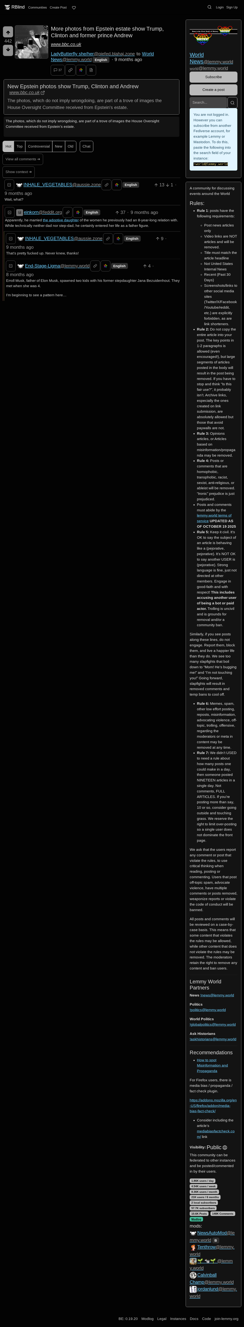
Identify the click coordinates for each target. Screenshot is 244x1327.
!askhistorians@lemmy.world (213, 1039)
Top (20, 146)
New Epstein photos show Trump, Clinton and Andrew (73, 86)
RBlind (18, 7)
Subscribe (213, 77)
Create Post (58, 7)
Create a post (213, 90)
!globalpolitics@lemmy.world (213, 1025)
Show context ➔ (19, 172)
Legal (161, 1319)
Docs (194, 1319)
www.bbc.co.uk (66, 44)
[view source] (91, 70)
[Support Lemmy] (74, 7)
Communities (37, 7)
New (58, 146)
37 (60, 70)
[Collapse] (9, 185)
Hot (8, 146)
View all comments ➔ (23, 159)
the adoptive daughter (61, 220)
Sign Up (232, 7)
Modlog (196, 1219)
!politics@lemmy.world (208, 1010)
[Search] (209, 7)
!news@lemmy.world (217, 995)
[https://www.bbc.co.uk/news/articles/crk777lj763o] (31, 41)
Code (206, 1319)
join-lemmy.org (226, 1319)
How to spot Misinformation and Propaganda (212, 1065)
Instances (178, 1319)
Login (220, 7)
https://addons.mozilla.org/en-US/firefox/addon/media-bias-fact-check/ (213, 1105)
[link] (70, 70)
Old (70, 146)
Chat (86, 146)
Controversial (39, 146)
